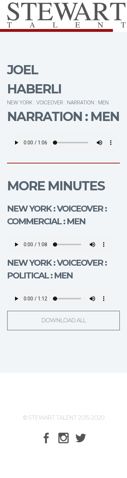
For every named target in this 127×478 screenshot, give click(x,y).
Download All (63, 320)
